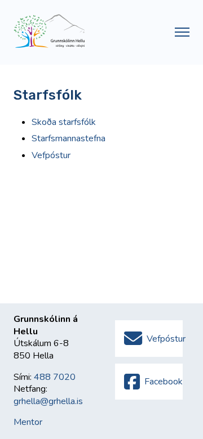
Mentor (28, 422)
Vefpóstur (51, 155)
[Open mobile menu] (182, 32)
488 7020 (55, 377)
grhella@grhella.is (48, 401)
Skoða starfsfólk (64, 122)
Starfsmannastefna (68, 138)
